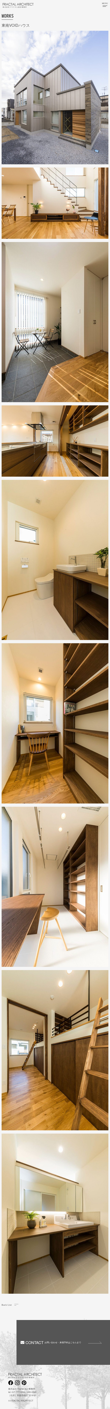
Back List (7, 1305)
